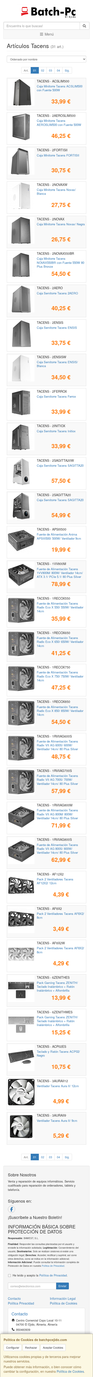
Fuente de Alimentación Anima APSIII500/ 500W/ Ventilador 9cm (59, 536)
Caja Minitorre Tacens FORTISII (58, 155)
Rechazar (31, 1347)
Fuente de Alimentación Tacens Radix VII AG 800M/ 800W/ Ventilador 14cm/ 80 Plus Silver (57, 814)
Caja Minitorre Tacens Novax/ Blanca (56, 191)
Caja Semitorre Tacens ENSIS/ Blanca (57, 364)
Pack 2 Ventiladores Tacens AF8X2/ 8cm (60, 915)
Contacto (14, 1298)
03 (50, 70)
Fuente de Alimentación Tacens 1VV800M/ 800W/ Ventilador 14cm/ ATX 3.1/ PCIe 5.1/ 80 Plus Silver (60, 573)
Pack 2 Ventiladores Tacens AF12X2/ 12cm (55, 881)
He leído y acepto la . (40, 1275)
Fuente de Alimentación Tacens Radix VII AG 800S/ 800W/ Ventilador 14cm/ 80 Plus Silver (57, 849)
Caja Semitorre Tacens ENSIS (57, 327)
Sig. (67, 70)
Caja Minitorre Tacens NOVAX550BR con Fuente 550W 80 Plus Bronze (60, 262)
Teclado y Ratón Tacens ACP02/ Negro (58, 1053)
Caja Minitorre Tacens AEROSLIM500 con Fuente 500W (59, 122)
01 (34, 70)
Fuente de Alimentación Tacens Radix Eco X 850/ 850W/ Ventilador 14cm (60, 711)
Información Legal (63, 1298)
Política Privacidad (21, 1303)
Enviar (62, 1286)
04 (58, 70)
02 (42, 70)
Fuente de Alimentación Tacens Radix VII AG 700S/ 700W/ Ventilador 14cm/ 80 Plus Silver (57, 780)
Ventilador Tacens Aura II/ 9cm (57, 1120)
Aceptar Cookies (53, 1347)
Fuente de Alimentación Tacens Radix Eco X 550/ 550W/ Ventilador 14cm (60, 607)
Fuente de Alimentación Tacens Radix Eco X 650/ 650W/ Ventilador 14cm (60, 642)
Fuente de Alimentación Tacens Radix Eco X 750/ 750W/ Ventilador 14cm (60, 676)
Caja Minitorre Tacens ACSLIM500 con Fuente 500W (59, 88)
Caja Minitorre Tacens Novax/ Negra (61, 224)
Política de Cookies (70, 1371)
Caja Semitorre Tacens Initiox (56, 431)
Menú (49, 34)
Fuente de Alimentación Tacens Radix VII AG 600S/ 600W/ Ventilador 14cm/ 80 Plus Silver (57, 745)
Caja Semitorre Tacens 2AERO (57, 293)
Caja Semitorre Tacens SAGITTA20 (60, 465)
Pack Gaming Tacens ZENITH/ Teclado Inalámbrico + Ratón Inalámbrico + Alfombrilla (57, 986)
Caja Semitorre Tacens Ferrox (56, 396)
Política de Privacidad (53, 1265)
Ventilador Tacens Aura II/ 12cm (58, 1086)
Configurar (12, 1347)
